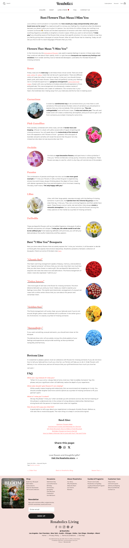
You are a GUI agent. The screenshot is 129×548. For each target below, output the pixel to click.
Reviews (69, 489)
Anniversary (50, 487)
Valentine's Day (51, 481)
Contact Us (111, 489)
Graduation (50, 493)
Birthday (49, 485)
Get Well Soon (51, 495)
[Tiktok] (72, 527)
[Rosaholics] (64, 3)
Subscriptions (30, 485)
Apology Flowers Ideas (64, 424)
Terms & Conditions (69, 535)
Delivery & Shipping (114, 485)
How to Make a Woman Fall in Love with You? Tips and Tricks (64, 433)
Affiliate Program (93, 487)
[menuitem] (42, 10)
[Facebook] (56, 527)
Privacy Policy (54, 535)
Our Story (70, 481)
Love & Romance (52, 483)
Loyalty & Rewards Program (96, 485)
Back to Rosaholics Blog (64, 470)
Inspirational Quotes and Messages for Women (64, 426)
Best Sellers (29, 483)
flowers (32, 465)
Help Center (111, 481)
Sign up (41, 516)
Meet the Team (71, 485)
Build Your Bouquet (32, 481)
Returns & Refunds (113, 487)
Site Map (82, 535)
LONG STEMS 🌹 (63, 10)
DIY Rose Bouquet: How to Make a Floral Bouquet (64, 429)
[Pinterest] (68, 527)
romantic (37, 465)
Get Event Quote (113, 483)
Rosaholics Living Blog (94, 483)
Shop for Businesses (32, 487)
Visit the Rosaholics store (63, 458)
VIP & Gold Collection (32, 489)
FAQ (74, 10)
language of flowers (51, 53)
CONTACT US (85, 10)
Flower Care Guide (93, 481)
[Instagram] (64, 527)
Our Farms (70, 487)
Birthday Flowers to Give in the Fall (64, 431)
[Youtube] (60, 527)
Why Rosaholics (72, 483)
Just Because (51, 491)
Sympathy (50, 489)
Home (44, 535)
